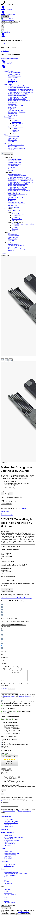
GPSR (3, 513)
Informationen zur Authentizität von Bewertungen (16, 598)
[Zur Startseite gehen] (7, 18)
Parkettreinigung (9, 866)
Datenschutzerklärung (6, 800)
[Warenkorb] (3, 68)
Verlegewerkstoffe (9, 843)
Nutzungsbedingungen (24, 696)
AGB (6, 891)
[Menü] (5, 16)
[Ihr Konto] (3, 37)
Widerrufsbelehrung (10, 894)
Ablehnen (12, 913)
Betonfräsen (7, 824)
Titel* (2, 669)
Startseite (3, 253)
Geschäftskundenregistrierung (9, 58)
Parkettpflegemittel (9, 864)
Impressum (7, 889)
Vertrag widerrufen (9, 902)
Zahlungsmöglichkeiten (11, 872)
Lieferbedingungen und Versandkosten (15, 873)
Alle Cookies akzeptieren (23, 913)
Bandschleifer (8, 819)
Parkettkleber (8, 835)
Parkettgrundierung (10, 855)
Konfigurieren (4, 913)
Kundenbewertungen (7, 515)
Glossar (6, 881)
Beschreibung (5, 511)
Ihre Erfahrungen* (6, 681)
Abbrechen (4, 689)
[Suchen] (2, 25)
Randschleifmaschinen (11, 823)
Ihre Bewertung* (6, 626)
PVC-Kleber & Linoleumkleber (13, 837)
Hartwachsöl (8, 858)
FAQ (5, 877)
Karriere (6, 899)
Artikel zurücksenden (10, 875)
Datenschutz (8, 893)
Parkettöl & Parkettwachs (11, 853)
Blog (5, 880)
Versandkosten (22, 508)
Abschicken (11, 689)
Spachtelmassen (9, 842)
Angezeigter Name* (7, 667)
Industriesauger (8, 826)
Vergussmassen (8, 845)
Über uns (7, 897)
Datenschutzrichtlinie (9, 696)
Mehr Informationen (23, 912)
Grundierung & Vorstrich (11, 840)
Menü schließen (8, 154)
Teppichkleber (8, 838)
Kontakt (6, 901)
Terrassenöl (7, 856)
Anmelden (4, 44)
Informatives (8, 883)
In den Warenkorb (6, 503)
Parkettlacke (8, 851)
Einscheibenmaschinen (11, 821)
